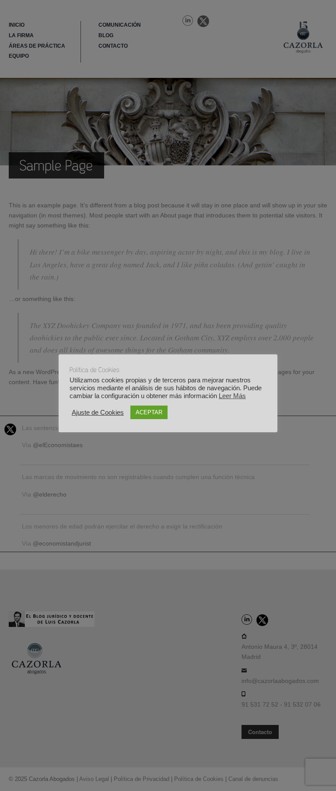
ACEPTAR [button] (149, 412)
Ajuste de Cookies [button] (98, 412)
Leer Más (232, 395)
